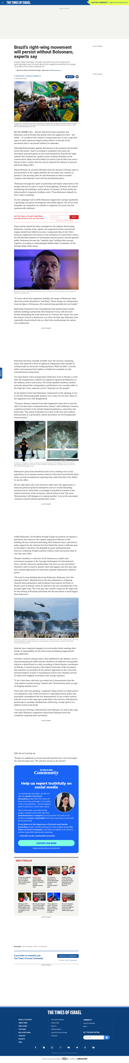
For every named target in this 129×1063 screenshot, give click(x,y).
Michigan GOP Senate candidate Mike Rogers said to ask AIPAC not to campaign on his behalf (24, 908)
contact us (54, 1036)
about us (54, 1026)
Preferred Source (55, 70)
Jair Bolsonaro (43, 946)
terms (71, 220)
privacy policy (55, 1023)
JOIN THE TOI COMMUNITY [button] (68, 956)
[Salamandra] (82, 1058)
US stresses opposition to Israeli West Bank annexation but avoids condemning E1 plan (53, 882)
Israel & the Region (27, 946)
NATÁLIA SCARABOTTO (34, 76)
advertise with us (56, 1029)
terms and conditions (57, 1019)
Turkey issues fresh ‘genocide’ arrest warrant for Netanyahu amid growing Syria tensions (67, 881)
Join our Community (99, 2)
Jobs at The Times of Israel (59, 1032)
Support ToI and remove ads (118, 2)
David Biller (20, 76)
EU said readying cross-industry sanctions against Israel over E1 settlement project (68, 907)
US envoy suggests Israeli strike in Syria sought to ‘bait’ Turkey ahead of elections (24, 881)
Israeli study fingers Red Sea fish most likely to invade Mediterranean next (38, 882)
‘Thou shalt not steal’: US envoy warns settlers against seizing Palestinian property (52, 908)
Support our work (46, 843)
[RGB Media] (65, 1059)
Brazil (35, 946)
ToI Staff (5, 1025)
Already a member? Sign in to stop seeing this (46, 848)
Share (71, 76)
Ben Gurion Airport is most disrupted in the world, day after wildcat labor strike (39, 907)
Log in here (73, 960)
